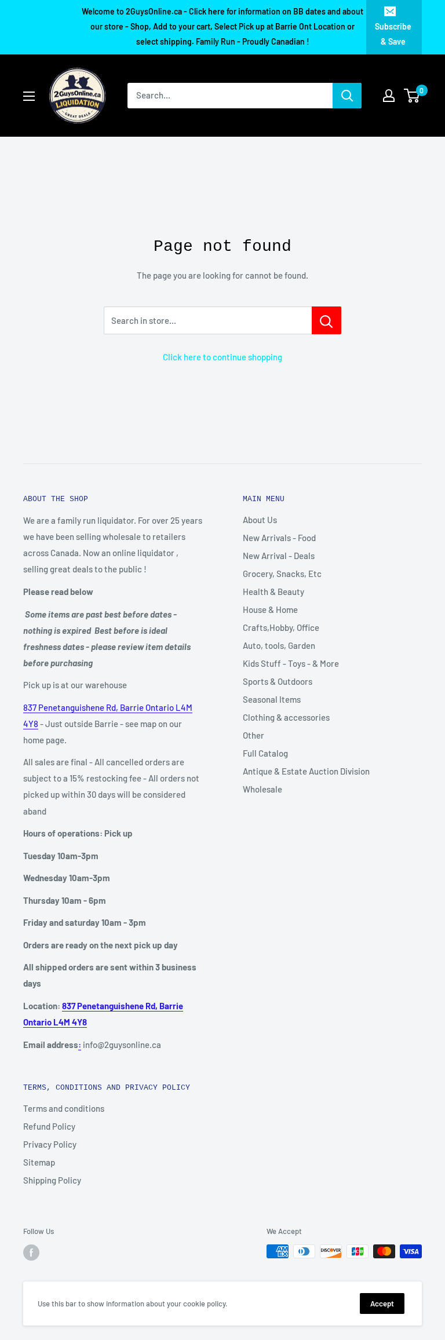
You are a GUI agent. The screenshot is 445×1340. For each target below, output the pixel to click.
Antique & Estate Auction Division (306, 771)
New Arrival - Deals (279, 555)
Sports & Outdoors (277, 681)
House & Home (270, 609)
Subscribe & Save (393, 33)
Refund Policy (49, 1126)
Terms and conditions (63, 1108)
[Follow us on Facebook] (31, 1252)
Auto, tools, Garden (279, 645)
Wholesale (262, 789)
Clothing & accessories (286, 717)
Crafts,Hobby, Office (281, 627)
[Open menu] (29, 96)
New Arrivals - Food (279, 537)
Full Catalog (265, 753)
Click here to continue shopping (222, 357)
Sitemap (39, 1162)
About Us (260, 519)
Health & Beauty (273, 591)
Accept (382, 1303)
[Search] (347, 95)
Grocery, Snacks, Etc (282, 573)
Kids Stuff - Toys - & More (291, 663)
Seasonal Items (272, 699)
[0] (412, 96)
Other (253, 735)
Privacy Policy (49, 1144)
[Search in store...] (326, 320)
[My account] (389, 95)
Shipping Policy (52, 1180)
